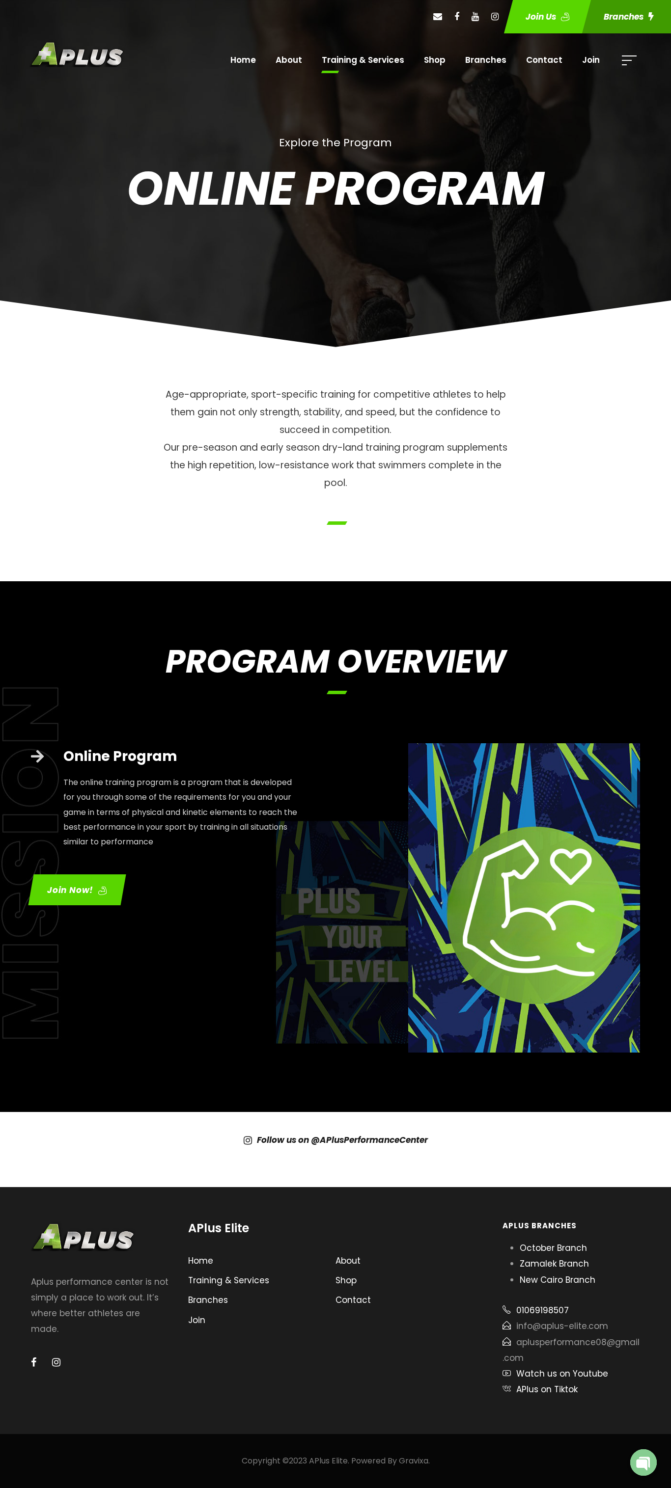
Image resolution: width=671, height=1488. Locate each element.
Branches (485, 60)
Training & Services (363, 60)
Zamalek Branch (554, 1264)
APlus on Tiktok (547, 1389)
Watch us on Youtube (562, 1374)
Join (591, 60)
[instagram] (495, 16)
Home (243, 60)
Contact (544, 60)
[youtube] (475, 16)
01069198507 (542, 1310)
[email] (437, 16)
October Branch (553, 1248)
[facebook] (456, 16)
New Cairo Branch (557, 1280)
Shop (435, 60)
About (289, 60)
